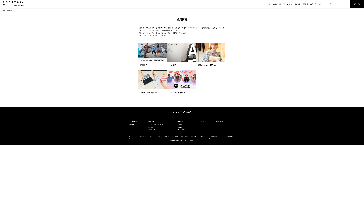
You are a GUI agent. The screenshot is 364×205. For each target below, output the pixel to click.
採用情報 (305, 4)
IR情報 (312, 4)
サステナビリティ (324, 4)
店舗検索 (282, 4)
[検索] (346, 4)
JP (355, 4)
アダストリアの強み (153, 129)
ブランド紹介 (273, 4)
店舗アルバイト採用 (206, 65)
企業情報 (297, 4)
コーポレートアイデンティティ (156, 124)
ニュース (289, 4)
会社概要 (150, 127)
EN (359, 4)
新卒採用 (143, 65)
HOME (4, 10)
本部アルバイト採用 (148, 93)
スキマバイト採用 (176, 93)
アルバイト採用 (182, 129)
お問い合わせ (220, 121)
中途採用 (172, 65)
